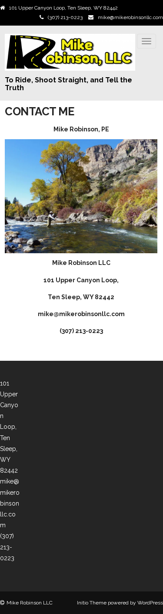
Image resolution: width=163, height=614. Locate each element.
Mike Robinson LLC (30, 603)
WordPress (150, 603)
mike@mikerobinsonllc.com (130, 17)
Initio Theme (91, 603)
